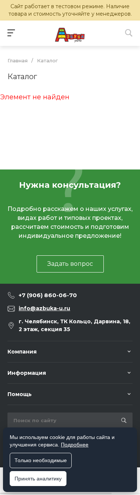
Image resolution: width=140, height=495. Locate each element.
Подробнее (74, 445)
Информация (26, 373)
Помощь (19, 394)
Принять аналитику (38, 479)
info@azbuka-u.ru (44, 308)
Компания (22, 351)
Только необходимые (41, 460)
